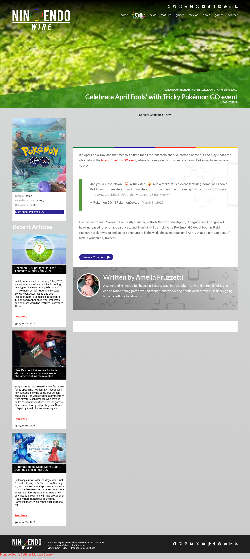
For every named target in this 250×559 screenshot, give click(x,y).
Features (166, 15)
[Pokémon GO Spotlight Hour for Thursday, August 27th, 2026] (39, 263)
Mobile (233, 102)
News (153, 15)
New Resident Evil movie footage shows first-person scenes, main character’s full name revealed (36, 373)
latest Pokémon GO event (118, 160)
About (206, 15)
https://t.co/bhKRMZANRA (109, 194)
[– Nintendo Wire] (41, 20)
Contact (233, 15)
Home (124, 15)
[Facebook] (174, 6)
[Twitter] (197, 6)
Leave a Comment (175, 89)
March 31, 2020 (153, 202)
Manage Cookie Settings (83, 548)
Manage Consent (43, 554)
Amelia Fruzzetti (227, 89)
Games (219, 15)
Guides (180, 15)
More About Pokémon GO (29, 211)
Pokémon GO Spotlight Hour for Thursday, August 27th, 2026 (35, 269)
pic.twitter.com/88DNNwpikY (149, 194)
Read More (21, 316)
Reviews (193, 15)
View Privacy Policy (57, 548)
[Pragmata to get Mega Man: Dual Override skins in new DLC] (39, 462)
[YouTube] (203, 6)
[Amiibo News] (138, 15)
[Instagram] (180, 6)
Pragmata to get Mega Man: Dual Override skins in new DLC (36, 468)
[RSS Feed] (236, 6)
